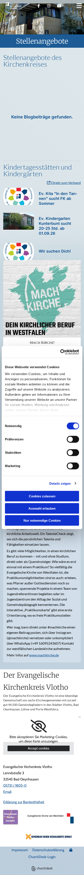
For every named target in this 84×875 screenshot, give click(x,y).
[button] (79, 6)
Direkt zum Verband (64, 183)
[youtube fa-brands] (59, 5)
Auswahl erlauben (42, 508)
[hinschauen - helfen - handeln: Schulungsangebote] (10, 817)
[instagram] (48, 5)
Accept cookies (38, 748)
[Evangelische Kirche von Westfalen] (49, 818)
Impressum (20, 850)
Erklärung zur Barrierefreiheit (23, 802)
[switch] (73, 439)
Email (7, 792)
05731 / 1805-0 (14, 785)
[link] (39, 726)
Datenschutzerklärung (48, 850)
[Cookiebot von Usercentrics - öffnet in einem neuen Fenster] (60, 352)
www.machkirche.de (44, 655)
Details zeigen (60, 483)
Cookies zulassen (42, 496)
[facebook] (38, 5)
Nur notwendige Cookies (42, 520)
